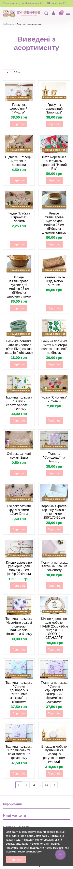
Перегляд (19, 124)
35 (46, 784)
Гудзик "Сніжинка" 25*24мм (54, 399)
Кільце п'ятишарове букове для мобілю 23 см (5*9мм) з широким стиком (54, 223)
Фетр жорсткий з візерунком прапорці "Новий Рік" (54, 162)
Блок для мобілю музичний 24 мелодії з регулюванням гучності (54, 754)
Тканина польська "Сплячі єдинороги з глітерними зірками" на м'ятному (18, 692)
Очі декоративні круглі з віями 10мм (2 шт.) (19, 509)
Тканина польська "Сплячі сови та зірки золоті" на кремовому (18, 752)
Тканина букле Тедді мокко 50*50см (54, 281)
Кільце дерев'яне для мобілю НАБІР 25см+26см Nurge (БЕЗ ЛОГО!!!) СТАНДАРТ (54, 628)
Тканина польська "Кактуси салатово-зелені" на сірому (18, 403)
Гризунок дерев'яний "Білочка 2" (54, 108)
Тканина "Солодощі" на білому (54, 457)
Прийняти (16, 859)
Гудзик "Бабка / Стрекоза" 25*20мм (19, 217)
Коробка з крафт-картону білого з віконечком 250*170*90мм (54, 511)
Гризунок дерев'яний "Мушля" (18, 108)
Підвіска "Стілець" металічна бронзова (19, 161)
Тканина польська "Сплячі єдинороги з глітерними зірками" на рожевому (54, 692)
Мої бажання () (34, 3)
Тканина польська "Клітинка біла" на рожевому (54, 566)
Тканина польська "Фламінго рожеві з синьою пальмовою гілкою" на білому (18, 626)
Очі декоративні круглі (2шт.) (19, 455)
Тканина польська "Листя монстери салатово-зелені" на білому (54, 346)
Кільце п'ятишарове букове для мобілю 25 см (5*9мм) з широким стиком (18, 287)
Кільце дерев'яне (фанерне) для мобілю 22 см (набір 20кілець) (19, 568)
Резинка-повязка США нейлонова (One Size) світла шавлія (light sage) (19, 346)
